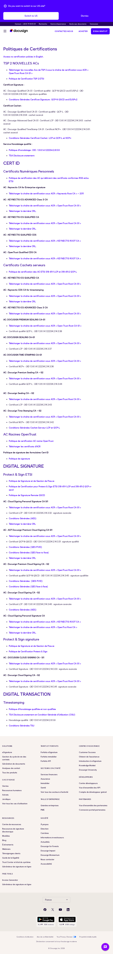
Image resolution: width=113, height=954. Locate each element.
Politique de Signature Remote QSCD (27, 495)
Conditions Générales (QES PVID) (25, 547)
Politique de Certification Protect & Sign (28, 651)
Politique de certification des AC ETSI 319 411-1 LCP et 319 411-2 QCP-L (43, 271)
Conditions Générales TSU (21, 725)
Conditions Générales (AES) (22, 518)
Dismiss (84, 15)
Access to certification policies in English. (23, 56)
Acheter (83, 31)
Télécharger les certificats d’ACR (25, 446)
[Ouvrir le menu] (5, 31)
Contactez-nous (64, 31)
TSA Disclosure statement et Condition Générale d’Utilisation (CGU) (42, 714)
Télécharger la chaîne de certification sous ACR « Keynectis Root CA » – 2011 (46, 193)
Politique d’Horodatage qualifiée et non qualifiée (32, 709)
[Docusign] (19, 31)
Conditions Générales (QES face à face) (28, 586)
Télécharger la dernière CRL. (22, 211)
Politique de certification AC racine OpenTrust (31, 441)
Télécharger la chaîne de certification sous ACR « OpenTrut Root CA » (43, 627)
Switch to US (31, 15)
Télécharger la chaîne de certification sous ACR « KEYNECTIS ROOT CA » (45, 240)
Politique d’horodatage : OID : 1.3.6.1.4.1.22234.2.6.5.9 (34, 150)
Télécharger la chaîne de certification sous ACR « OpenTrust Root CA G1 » (45, 205)
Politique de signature (19, 458)
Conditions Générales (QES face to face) (29, 552)
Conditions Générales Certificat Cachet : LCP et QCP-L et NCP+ (40, 138)
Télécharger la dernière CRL (22, 301)
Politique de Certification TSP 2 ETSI (26, 78)
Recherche (43, 24)
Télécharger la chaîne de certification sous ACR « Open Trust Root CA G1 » (45, 325)
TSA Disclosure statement (21, 155)
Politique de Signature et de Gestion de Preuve (31, 481)
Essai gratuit (100, 31)
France (48, 899)
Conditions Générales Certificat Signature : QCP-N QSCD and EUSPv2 (43, 99)
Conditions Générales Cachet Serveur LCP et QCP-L (34, 427)
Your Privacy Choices (64, 937)
